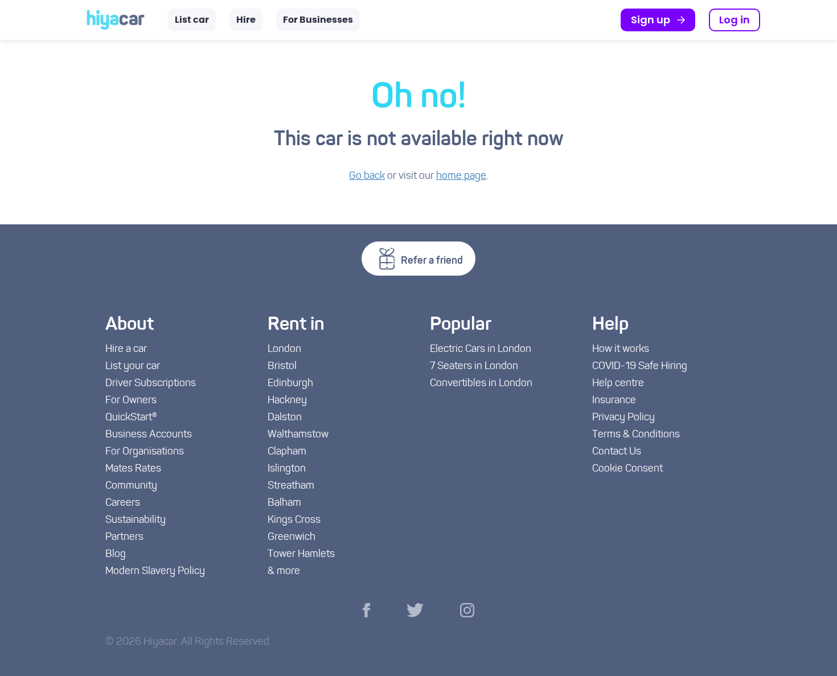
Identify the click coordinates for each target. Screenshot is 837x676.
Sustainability (135, 520)
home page (461, 176)
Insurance (614, 401)
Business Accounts (148, 435)
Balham (284, 503)
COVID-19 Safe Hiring (639, 367)
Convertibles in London (481, 384)
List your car (132, 367)
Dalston (285, 418)
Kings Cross (294, 520)
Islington (287, 469)
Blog (115, 555)
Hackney (287, 401)
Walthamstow (298, 435)
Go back (367, 176)
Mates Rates (133, 469)
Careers (122, 503)
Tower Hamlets (301, 555)
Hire (246, 19)
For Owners (131, 401)
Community (131, 486)
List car (192, 19)
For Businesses (318, 19)
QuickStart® (131, 418)
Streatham (291, 486)
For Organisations (144, 452)
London (284, 350)
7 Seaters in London (474, 367)
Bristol (282, 367)
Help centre (618, 384)
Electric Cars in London (480, 350)
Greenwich (291, 537)
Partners (124, 537)
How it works (620, 350)
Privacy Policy (623, 418)
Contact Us (616, 452)
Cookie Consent (627, 469)
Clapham (287, 452)
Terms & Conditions (636, 435)
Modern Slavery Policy (155, 572)
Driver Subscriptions (150, 384)
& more (284, 572)
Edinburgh (290, 384)
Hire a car (126, 350)
